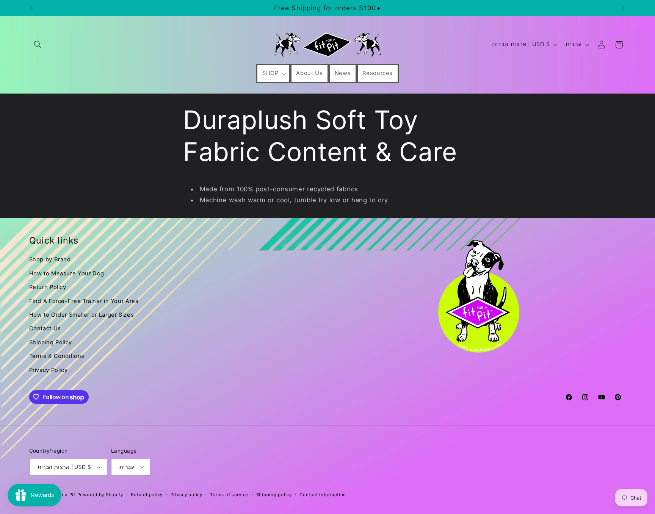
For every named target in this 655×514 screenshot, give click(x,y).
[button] (38, 44)
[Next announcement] (623, 8)
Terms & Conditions (57, 356)
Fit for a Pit (62, 494)
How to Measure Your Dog (67, 273)
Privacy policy (186, 494)
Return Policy (47, 287)
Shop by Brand (50, 259)
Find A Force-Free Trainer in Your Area (84, 301)
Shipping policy (274, 494)
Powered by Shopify (100, 494)
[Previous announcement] (31, 8)
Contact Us (45, 328)
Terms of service (229, 494)
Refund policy (147, 494)
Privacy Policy (48, 370)
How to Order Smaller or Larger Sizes (81, 314)
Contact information (322, 494)
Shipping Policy (50, 342)
